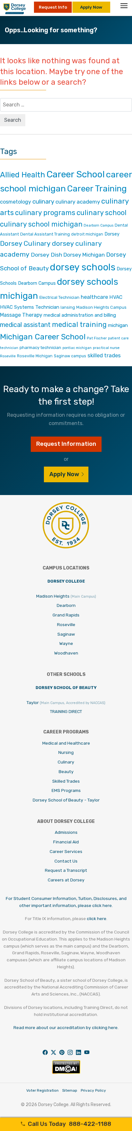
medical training (79, 325)
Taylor (66, 702)
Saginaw (66, 634)
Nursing (66, 752)
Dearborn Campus (98, 225)
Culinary (66, 761)
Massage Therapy (21, 315)
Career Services (66, 851)
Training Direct (66, 711)
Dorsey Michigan (84, 255)
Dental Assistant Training (45, 234)
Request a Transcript (66, 870)
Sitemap (69, 1090)
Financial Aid (66, 841)
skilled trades (104, 355)
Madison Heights (66, 596)
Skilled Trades (66, 781)
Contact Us (66, 861)
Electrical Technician (59, 297)
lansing (68, 307)
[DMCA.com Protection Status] (66, 1072)
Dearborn (66, 605)
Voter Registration (42, 1090)
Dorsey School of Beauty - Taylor (66, 799)
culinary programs (45, 213)
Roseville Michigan (35, 355)
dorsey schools (82, 267)
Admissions (66, 832)
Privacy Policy (93, 1090)
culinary (43, 201)
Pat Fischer (97, 338)
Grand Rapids (66, 614)
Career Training (97, 188)
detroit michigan (87, 234)
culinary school (102, 213)
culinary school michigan (41, 224)
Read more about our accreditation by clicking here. (66, 1027)
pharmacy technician (40, 347)
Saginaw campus (70, 355)
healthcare (94, 297)
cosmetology (15, 202)
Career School (75, 174)
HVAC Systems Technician (29, 307)
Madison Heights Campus (101, 307)
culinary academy (77, 201)
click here (96, 918)
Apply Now (91, 7)
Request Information (66, 443)
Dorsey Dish (46, 254)
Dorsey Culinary (25, 243)
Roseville (8, 356)
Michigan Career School (43, 336)
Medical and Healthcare (66, 743)
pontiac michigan (77, 348)
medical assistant (25, 325)
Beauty (66, 771)
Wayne (66, 643)
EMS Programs (66, 790)
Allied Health (22, 174)
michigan (118, 325)
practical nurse (106, 347)
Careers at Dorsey (66, 879)
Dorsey (112, 234)
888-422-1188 (69, 1123)
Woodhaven (66, 652)
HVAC (115, 297)
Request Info (53, 7)
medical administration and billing (80, 315)
